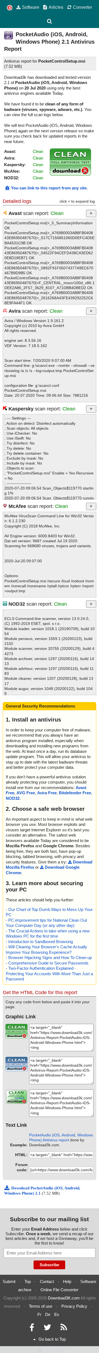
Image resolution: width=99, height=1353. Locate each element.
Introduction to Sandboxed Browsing (40, 941)
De (47, 1314)
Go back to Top (52, 1339)
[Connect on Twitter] (47, 1328)
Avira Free (47, 792)
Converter (82, 7)
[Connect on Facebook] (32, 1328)
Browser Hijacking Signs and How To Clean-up (50, 957)
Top (27, 1281)
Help (67, 1281)
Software (30, 7)
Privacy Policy (74, 1306)
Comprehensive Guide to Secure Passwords (48, 963)
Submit (9, 1281)
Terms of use (40, 1306)
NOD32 (13, 798)
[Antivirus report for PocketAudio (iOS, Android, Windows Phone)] (70, 174)
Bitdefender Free (75, 792)
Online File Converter (59, 1289)
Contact (47, 1281)
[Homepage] (10, 8)
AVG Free (25, 792)
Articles (56, 7)
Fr (39, 1314)
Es (56, 1314)
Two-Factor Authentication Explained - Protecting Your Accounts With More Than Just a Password (49, 973)
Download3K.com (64, 1298)
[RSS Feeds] (64, 1328)
